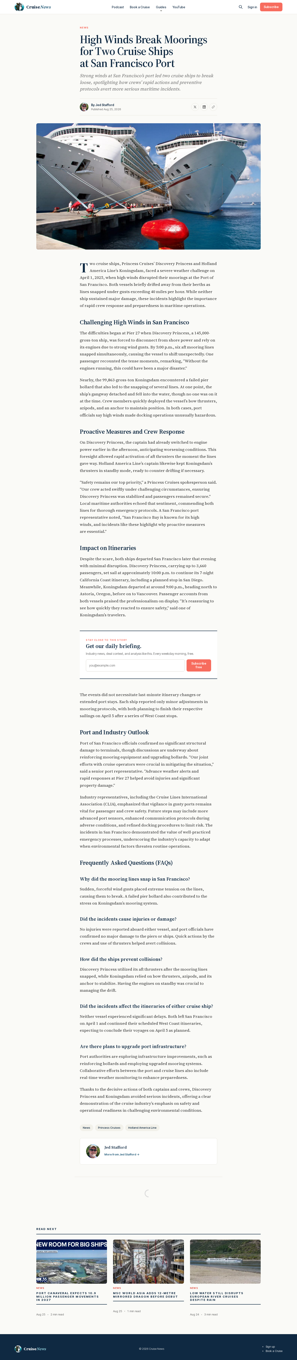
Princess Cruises (109, 1127)
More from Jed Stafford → (121, 1154)
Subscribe (271, 7)
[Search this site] (241, 7)
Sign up (270, 1346)
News (84, 27)
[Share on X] (195, 107)
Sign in (252, 7)
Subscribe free (198, 665)
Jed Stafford (104, 105)
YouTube (178, 7)
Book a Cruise (140, 7)
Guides (161, 7)
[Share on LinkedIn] (204, 107)
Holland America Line (142, 1127)
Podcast (118, 7)
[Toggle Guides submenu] (161, 11)
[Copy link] (213, 107)
